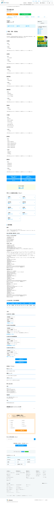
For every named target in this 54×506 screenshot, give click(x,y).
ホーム (7, 6)
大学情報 (9, 6)
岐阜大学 (23, 422)
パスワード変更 (44, 477)
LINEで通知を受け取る (25, 14)
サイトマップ (30, 495)
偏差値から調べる (8, 474)
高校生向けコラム (8, 480)
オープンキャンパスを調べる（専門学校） (20, 472)
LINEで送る (27, 451)
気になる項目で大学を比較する (10, 477)
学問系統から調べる (38, 472)
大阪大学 (40, 31)
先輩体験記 (18, 459)
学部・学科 (9, 459)
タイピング (27, 486)
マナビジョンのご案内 (9, 495)
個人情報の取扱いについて (25, 495)
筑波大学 (40, 32)
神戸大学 (40, 30)
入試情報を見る (21, 359)
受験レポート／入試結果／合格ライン (20, 489)
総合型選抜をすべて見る (10, 334)
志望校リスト (44, 472)
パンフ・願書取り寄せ (12, 14)
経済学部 (9, 203)
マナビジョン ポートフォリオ (10, 492)
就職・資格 (28, 459)
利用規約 (14, 495)
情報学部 (10, 208)
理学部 (24, 208)
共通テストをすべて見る (10, 356)
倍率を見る (13, 180)
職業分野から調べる (28, 474)
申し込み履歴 (44, 474)
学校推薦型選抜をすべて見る (11, 345)
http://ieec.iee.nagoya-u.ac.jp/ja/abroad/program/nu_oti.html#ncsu (17, 280)
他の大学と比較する (21, 445)
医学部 (25, 213)
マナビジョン (5, 2)
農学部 (10, 219)
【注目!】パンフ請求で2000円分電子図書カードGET (27, 4)
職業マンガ (30, 477)
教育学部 (24, 203)
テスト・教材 (8, 483)
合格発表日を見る (21, 362)
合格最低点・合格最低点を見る (28, 180)
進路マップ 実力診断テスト (9, 489)
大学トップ (9, 457)
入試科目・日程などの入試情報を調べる (14, 177)
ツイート (23, 451)
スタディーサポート (9, 486)
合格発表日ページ (22, 332)
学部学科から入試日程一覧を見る (28, 177)
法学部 (24, 197)
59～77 (21, 188)
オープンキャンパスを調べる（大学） (11, 472)
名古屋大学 (14, 6)
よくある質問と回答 (18, 495)
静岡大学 (23, 420)
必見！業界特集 (17, 474)
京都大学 (12, 422)
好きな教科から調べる (38, 474)
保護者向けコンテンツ (44, 483)
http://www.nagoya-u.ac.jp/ (10, 402)
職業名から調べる (28, 472)
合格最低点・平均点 (19, 464)
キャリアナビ (17, 486)
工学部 (10, 213)
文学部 (9, 197)
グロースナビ (17, 492)
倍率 (8, 464)
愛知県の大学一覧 (11, 6)
